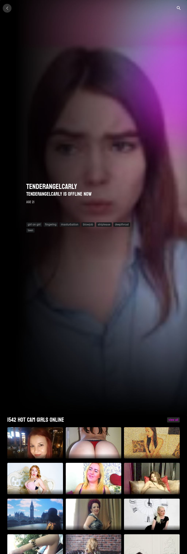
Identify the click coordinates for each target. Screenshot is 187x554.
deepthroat (122, 224)
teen (30, 230)
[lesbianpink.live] (7, 8)
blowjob (88, 224)
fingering (50, 224)
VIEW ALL (173, 420)
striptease (104, 224)
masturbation (69, 224)
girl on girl (34, 224)
